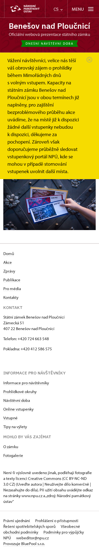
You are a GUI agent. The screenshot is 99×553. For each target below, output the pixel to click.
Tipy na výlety (15, 426)
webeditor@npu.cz (32, 537)
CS (57, 9)
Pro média (12, 288)
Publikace (11, 279)
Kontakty (10, 297)
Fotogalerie (13, 455)
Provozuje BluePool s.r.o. (24, 543)
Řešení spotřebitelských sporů (29, 526)
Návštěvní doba (16, 400)
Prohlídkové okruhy (20, 391)
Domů (8, 253)
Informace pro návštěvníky (26, 382)
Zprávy (9, 271)
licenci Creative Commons (38, 478)
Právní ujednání (17, 520)
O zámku (10, 446)
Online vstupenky (18, 409)
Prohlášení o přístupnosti (56, 520)
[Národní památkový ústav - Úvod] (24, 9)
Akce (7, 262)
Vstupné (10, 417)
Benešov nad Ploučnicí (49, 26)
